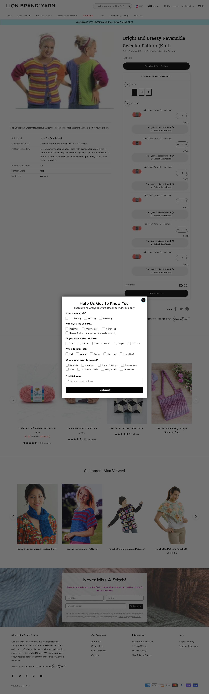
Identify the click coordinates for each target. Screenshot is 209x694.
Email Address (73, 376)
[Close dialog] (143, 300)
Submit (105, 390)
